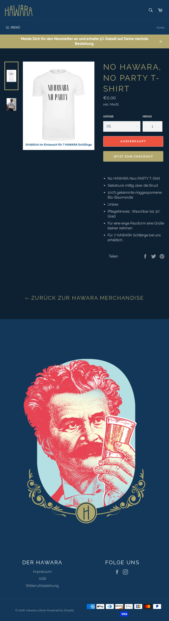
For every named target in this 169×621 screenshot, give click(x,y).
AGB (42, 579)
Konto (161, 27)
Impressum (42, 572)
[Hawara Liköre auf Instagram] (126, 572)
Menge (147, 116)
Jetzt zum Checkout (133, 156)
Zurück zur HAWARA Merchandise (86, 298)
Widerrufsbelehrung (42, 586)
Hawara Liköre (36, 610)
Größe (108, 116)
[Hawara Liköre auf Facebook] (118, 572)
